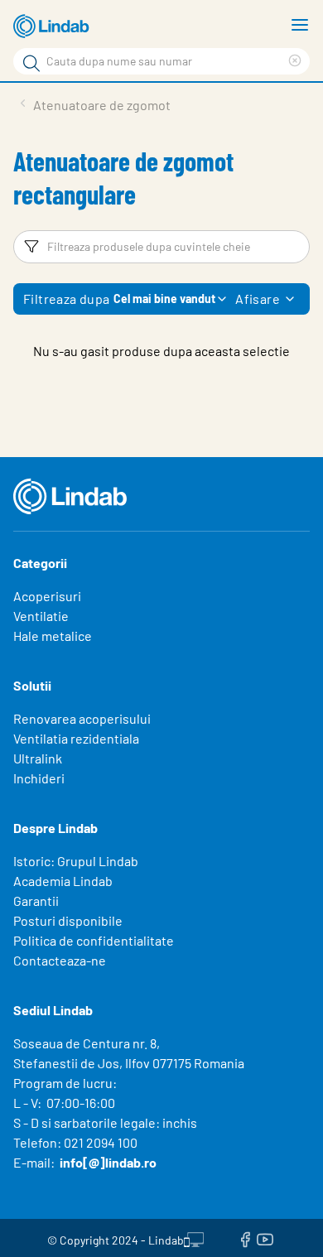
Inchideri (39, 778)
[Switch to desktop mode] (194, 1238)
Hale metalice (52, 635)
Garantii (36, 900)
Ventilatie (41, 616)
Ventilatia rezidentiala (76, 738)
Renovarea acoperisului (82, 718)
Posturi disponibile (68, 920)
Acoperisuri (47, 596)
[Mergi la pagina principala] (53, 26)
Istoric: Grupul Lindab (75, 861)
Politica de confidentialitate (93, 940)
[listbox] (289, 299)
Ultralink (37, 758)
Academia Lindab (63, 881)
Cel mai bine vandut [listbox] (164, 298)
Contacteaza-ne (59, 960)
